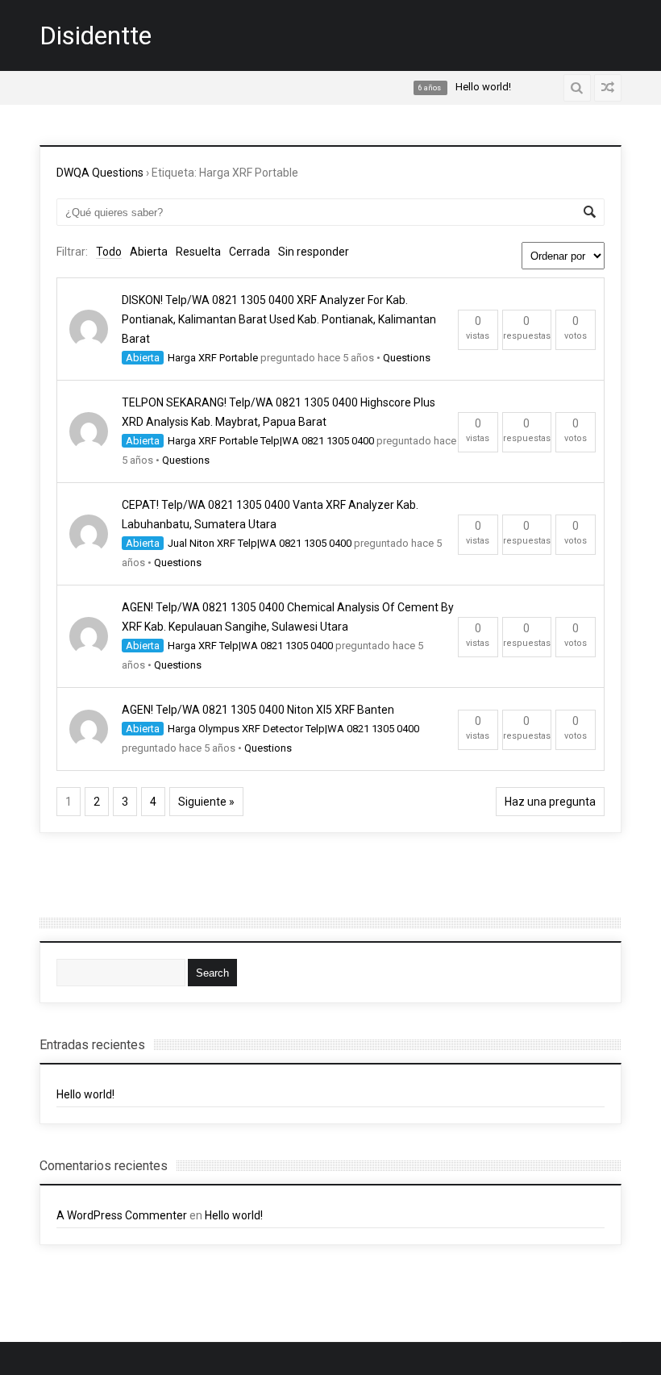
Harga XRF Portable (213, 358)
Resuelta (198, 251)
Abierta (149, 251)
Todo (109, 251)
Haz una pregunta (550, 801)
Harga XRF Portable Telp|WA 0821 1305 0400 (271, 441)
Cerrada (249, 251)
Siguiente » (206, 801)
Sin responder (313, 251)
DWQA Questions (99, 172)
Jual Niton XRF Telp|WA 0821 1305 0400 (259, 543)
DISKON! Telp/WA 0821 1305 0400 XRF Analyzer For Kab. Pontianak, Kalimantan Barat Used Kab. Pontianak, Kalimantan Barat (279, 319)
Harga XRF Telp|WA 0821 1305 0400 (250, 646)
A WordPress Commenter (121, 1215)
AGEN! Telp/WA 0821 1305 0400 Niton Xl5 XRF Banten (258, 709)
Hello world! (85, 1094)
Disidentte (95, 35)
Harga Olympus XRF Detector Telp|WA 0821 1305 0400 (293, 729)
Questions (406, 358)
